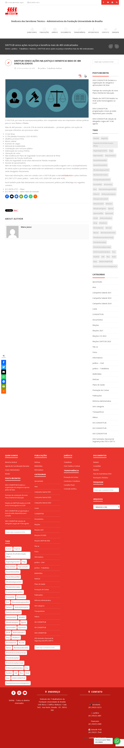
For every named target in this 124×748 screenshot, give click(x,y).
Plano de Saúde (99, 385)
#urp (95, 262)
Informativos (98, 358)
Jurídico (55, 32)
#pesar (95, 233)
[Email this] (12, 196)
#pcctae (108, 228)
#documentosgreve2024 (107, 189)
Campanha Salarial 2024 (102, 303)
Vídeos (95, 417)
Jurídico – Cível (98, 363)
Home (7, 49)
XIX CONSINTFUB (99, 423)
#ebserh (96, 194)
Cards (95, 309)
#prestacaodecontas (108, 233)
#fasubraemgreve (99, 209)
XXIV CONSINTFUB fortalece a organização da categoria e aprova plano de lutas (104, 82)
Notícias (33, 49)
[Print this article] (21, 196)
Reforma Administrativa (102, 401)
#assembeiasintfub (100, 160)
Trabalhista (68, 462)
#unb (114, 257)
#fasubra (109, 204)
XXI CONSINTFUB (99, 428)
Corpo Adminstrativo (12, 470)
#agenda (104, 138)
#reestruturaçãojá (99, 242)
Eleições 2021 (98, 330)
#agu (111, 151)
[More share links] (35, 196)
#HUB (95, 218)
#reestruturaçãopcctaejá (102, 247)
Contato (105, 32)
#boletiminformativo (100, 175)
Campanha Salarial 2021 (102, 292)
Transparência (79, 32)
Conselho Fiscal (69, 485)
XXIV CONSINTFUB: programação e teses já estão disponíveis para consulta (104, 111)
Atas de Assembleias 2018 (102, 474)
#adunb (96, 138)
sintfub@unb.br (67, 175)
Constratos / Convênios (72, 481)
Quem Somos (32, 32)
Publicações (44, 32)
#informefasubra (106, 218)
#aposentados (110, 156)
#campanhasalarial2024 (101, 180)
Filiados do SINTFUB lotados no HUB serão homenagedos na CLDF (105, 100)
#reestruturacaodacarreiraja (103, 237)
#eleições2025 (98, 204)
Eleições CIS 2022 (99, 336)
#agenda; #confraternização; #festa (103, 144)
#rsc (113, 252)
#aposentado (98, 156)
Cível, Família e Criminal (72, 466)
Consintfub (97, 466)
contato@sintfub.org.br (16, 2)
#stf (103, 257)
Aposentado (97, 282)
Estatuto (96, 462)
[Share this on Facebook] (7, 196)
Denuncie (115, 32)
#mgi (95, 223)
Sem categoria (98, 406)
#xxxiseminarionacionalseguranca (105, 266)
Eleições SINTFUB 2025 (102, 341)
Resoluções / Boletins (100, 478)
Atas (94, 287)
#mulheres (103, 223)
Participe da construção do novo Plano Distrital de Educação (105, 91)
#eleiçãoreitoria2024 (100, 199)
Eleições (96, 325)
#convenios (108, 184)
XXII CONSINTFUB (100, 433)
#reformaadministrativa (101, 252)
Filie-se (95, 347)
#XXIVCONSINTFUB (105, 262)
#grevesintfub (98, 213)
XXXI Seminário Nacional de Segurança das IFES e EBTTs (104, 440)
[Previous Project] (110, 46)
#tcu (108, 257)
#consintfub (97, 184)
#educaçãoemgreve (109, 194)
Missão (7, 474)
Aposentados (93, 32)
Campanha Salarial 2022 (102, 298)
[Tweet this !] (26, 196)
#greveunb (109, 213)
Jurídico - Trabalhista (20, 49)
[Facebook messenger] (16, 196)
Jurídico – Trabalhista (101, 368)
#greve (110, 209)
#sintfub (96, 257)
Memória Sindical (11, 462)
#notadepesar (98, 228)
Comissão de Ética (70, 489)
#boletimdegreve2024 (101, 170)
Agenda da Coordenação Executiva (17, 466)
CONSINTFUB (98, 314)
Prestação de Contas (101, 390)
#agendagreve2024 (100, 151)
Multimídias (97, 374)
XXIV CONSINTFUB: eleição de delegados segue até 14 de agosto (104, 121)
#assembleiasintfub (100, 165)
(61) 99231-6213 (34, 2)
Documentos (66, 32)
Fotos (95, 352)
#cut (95, 189)
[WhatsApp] (31, 196)
